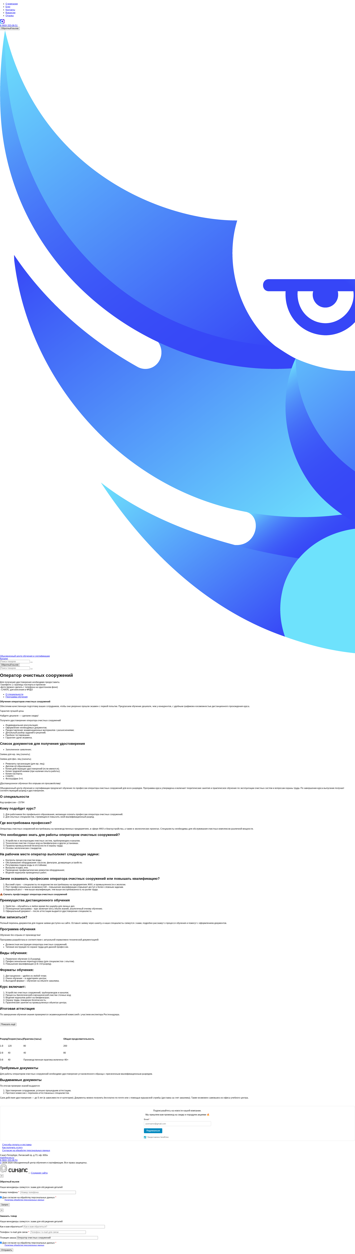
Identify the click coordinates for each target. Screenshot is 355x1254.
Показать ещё (8, 1024)
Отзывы (10, 15)
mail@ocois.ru (7, 1157)
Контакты (10, 10)
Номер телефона (9, 1192)
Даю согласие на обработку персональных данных (28, 1197)
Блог (8, 7)
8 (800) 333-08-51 (9, 25)
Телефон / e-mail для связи (14, 1232)
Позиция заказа (8, 1238)
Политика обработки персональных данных (24, 1200)
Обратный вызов (10, 28)
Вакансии (10, 13)
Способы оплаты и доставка (16, 1144)
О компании (12, 4)
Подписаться (153, 1130)
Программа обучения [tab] (17, 697)
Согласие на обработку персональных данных (26, 1150)
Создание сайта (39, 1173)
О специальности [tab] (14, 694)
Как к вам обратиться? (11, 1226)
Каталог (4, 658)
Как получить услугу (12, 1147)
